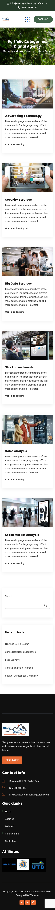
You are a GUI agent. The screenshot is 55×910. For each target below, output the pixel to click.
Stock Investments (19, 367)
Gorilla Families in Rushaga (19, 667)
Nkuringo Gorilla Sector (17, 644)
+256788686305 (29, 7)
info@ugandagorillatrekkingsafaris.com (29, 3)
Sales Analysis (16, 451)
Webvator (34, 895)
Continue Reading (14, 144)
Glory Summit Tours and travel (36, 891)
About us (9, 819)
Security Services (18, 200)
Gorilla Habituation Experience (20, 651)
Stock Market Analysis (22, 535)
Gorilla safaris (12, 833)
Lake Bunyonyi (12, 659)
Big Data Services (18, 283)
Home (8, 811)
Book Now (43, 19)
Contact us (10, 841)
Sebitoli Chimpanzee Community (21, 675)
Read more (12, 760)
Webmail (9, 826)
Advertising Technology (23, 116)
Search (8, 596)
